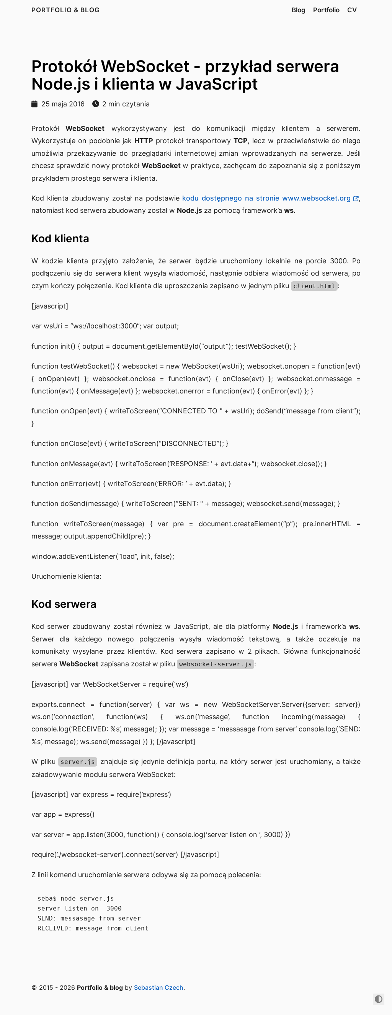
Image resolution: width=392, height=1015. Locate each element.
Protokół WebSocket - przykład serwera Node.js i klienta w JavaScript (185, 74)
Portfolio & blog (65, 10)
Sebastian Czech (158, 987)
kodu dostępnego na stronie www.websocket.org (266, 198)
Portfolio (326, 10)
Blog (298, 10)
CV (352, 10)
